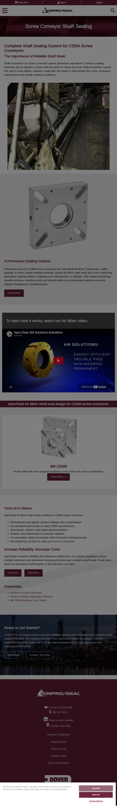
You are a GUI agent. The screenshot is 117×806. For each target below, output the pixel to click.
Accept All (96, 788)
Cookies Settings (96, 801)
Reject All (96, 795)
